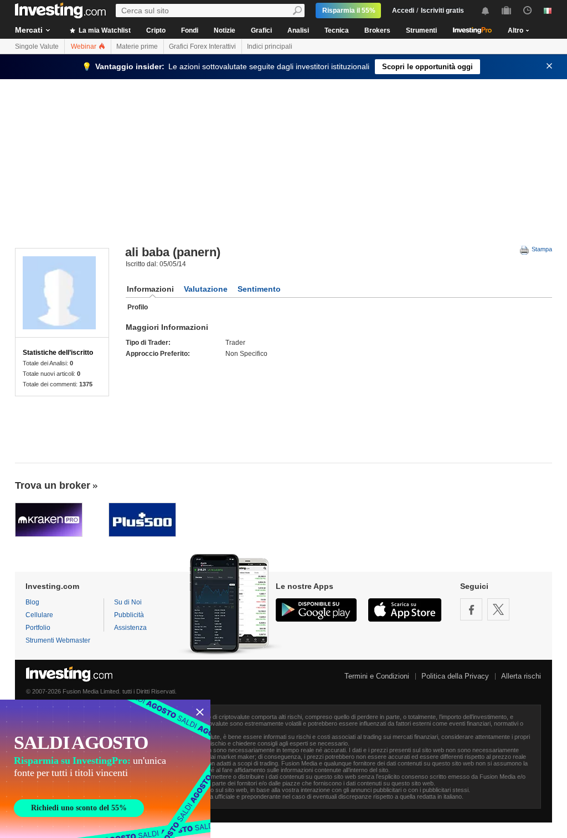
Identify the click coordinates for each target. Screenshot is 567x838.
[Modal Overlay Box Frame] (105, 769)
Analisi (298, 30)
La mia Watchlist (104, 30)
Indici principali (269, 46)
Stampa (541, 249)
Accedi (403, 10)
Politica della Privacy (455, 676)
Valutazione (206, 288)
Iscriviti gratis (442, 10)
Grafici (261, 30)
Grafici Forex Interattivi (202, 46)
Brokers (377, 30)
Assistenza (130, 628)
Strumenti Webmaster (57, 640)
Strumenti (421, 30)
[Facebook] (471, 609)
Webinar (84, 46)
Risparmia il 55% (348, 10)
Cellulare (39, 615)
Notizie (224, 30)
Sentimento (259, 288)
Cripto (156, 30)
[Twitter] (498, 609)
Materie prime (137, 46)
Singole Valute (37, 46)
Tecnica (336, 30)
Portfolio (37, 628)
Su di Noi (128, 602)
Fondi (189, 30)
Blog (32, 602)
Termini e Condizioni (376, 676)
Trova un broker (52, 485)
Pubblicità (129, 615)
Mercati (29, 29)
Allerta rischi (521, 676)
